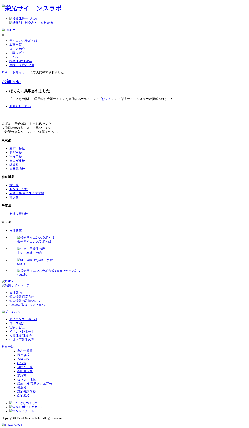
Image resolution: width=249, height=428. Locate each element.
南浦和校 (15, 230)
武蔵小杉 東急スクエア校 (26, 193)
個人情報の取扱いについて (28, 300)
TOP (5, 72)
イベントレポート (21, 331)
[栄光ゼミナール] (21, 411)
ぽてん (106, 99)
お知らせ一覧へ (20, 106)
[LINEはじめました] (23, 403)
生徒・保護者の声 (21, 65)
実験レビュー (18, 53)
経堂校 (14, 164)
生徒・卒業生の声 (21, 339)
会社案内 (15, 292)
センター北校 (18, 189)
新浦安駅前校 (18, 213)
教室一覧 (15, 44)
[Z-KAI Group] (12, 424)
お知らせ (18, 72)
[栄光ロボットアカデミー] (28, 407)
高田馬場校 (17, 168)
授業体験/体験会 (20, 61)
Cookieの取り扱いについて (27, 304)
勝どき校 (15, 152)
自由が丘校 (17, 160)
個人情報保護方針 (21, 296)
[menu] (3, 35)
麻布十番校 (17, 148)
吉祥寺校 (15, 156)
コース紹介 (17, 48)
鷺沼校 (14, 185)
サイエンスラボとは (23, 40)
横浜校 (14, 197)
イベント (15, 57)
